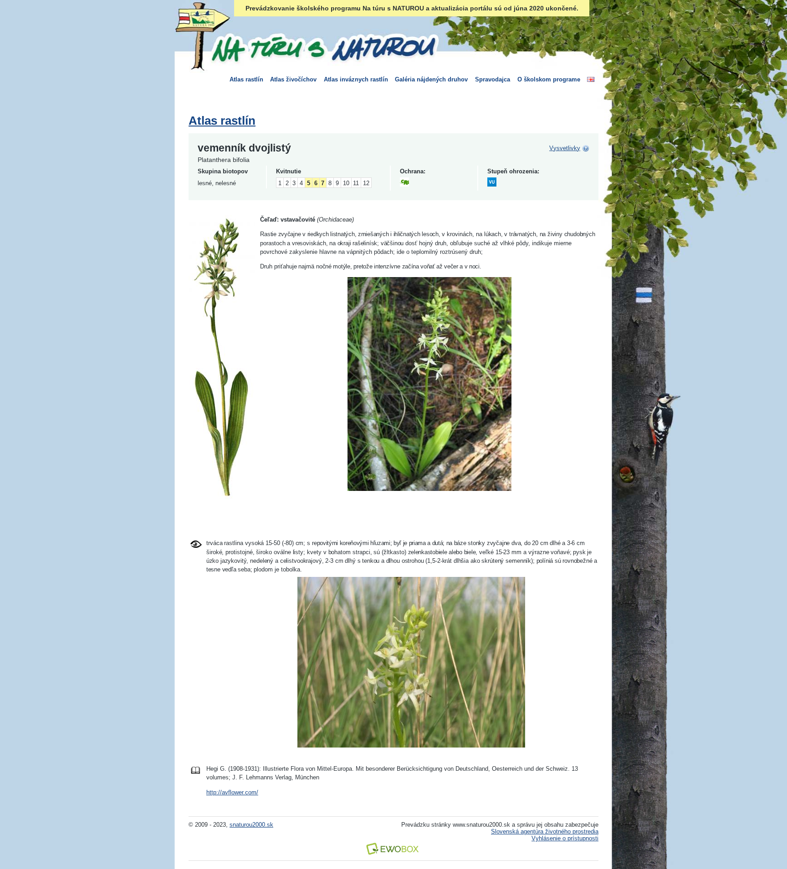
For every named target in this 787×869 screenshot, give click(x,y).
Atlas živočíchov (293, 79)
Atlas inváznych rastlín (356, 79)
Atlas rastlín (246, 79)
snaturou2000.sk (251, 824)
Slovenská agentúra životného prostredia (544, 831)
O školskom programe (548, 79)
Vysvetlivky (564, 148)
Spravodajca (492, 79)
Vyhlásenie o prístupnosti (564, 838)
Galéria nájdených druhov (431, 79)
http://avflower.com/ (232, 792)
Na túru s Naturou (323, 47)
